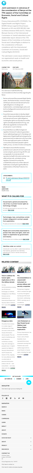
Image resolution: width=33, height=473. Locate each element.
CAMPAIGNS (5, 418)
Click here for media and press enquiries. (12, 467)
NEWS (3, 411)
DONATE (4, 434)
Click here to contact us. (8, 464)
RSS (15, 398)
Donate (18, 379)
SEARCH (4, 407)
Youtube (23, 398)
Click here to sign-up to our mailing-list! (12, 388)
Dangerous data (7, 321)
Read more (11, 210)
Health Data (5, 190)
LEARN (4, 422)
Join (27, 379)
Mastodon (10, 398)
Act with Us (8, 379)
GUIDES (4, 414)
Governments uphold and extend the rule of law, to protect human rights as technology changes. (15, 204)
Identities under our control (12, 246)
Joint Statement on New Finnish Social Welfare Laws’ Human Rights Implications (23, 325)
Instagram (6, 398)
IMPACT (4, 426)
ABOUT (4, 430)
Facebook (2, 398)
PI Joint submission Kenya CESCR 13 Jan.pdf (17, 179)
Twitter (19, 398)
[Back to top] (28, 382)
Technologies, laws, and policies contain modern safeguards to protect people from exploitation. (16, 219)
